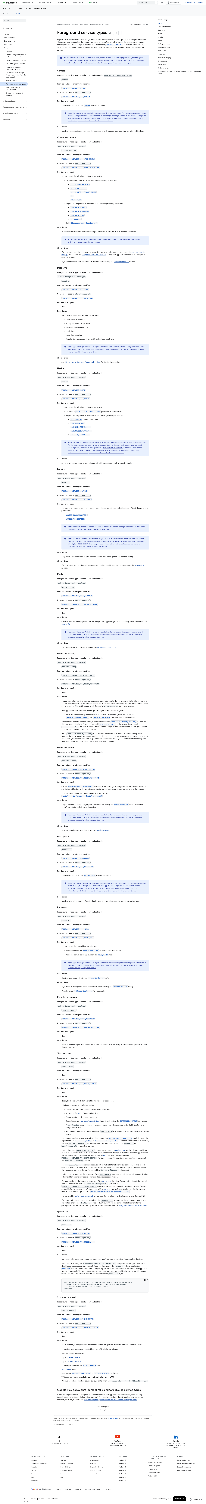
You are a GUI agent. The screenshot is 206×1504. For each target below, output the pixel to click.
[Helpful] (144, 24)
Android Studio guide (155, 1462)
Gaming (63, 1460)
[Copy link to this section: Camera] (67, 71)
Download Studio (154, 1473)
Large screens (94, 1460)
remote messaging (84, 242)
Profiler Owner (73, 1362)
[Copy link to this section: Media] (65, 574)
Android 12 (122, 1477)
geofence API (140, 565)
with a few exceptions (105, 118)
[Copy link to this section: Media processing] (77, 653)
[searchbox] (14, 20)
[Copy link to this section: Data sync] (69, 268)
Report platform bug (184, 1460)
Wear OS (93, 1463)
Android (34, 1460)
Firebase (78, 1489)
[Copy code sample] (147, 1280)
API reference (152, 1469)
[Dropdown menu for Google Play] (83, 2)
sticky (80, 1113)
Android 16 (122, 1463)
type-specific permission (89, 1121)
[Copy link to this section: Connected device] (78, 137)
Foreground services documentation (132, 1205)
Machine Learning (67, 1463)
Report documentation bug (186, 1463)
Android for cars (95, 1470)
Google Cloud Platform (93, 1489)
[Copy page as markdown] (117, 33)
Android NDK (152, 1476)
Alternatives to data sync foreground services (83, 362)
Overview (6, 14)
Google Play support (184, 1467)
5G (62, 1477)
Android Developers (63, 25)
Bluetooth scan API (121, 262)
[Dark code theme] (145, 1280)
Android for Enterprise (38, 1463)
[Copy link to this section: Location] (68, 469)
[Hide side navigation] (26, 1500)
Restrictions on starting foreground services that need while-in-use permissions (96, 453)
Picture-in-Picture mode (106, 647)
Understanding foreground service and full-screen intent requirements (110, 1400)
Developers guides (154, 1466)
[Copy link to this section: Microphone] (71, 836)
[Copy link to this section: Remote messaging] (79, 997)
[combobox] (147, 3)
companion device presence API (94, 255)
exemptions (106, 1181)
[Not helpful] (147, 24)
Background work (37, 9)
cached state (120, 1150)
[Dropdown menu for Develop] (66, 2)
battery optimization (83, 1196)
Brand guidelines (52, 1499)
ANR (105, 1155)
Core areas (19, 9)
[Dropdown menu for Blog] (98, 2)
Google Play (76, 3)
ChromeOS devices (96, 1467)
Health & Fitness (66, 1467)
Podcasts (34, 1481)
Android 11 (122, 1481)
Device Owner (73, 1357)
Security (34, 1467)
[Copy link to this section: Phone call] (69, 907)
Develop (60, 3)
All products (110, 1489)
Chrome (68, 1489)
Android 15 (122, 1467)
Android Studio (189, 3)
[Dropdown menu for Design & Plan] (51, 2)
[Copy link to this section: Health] (66, 368)
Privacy (63, 1474)
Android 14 (122, 1470)
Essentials (26, 3)
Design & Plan (44, 3)
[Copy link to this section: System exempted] (78, 1297)
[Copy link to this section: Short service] (73, 1053)
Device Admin (66, 1369)
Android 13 (122, 1474)
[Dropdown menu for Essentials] (33, 2)
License (41, 1499)
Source (33, 1470)
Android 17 (122, 1460)
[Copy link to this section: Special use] (70, 1212)
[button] (12, 34)
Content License (112, 1418)
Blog (93, 3)
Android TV (65, 624)
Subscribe (179, 1499)
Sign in (200, 3)
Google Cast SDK (103, 830)
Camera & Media (66, 1470)
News (33, 1474)
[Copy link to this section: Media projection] (76, 748)
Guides (19, 14)
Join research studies (184, 1470)
